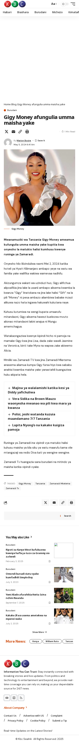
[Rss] (21, 698)
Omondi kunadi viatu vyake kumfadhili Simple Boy (22, 575)
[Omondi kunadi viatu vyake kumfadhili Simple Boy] (63, 574)
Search (67, 515)
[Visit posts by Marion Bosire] (8, 142)
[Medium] (14, 698)
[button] (46, 4)
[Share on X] (6, 132)
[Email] (13, 132)
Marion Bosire (24, 140)
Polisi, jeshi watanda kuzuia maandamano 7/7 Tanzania (31, 416)
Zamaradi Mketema (60, 483)
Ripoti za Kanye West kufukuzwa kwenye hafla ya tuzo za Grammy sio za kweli (28, 553)
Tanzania (40, 483)
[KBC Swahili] (15, 4)
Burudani (12, 110)
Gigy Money (25, 483)
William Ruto (52, 641)
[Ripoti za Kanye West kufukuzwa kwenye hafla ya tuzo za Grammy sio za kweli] (63, 550)
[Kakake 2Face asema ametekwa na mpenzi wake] (63, 616)
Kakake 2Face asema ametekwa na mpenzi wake (26, 617)
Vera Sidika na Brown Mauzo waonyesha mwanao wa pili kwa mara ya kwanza (39, 403)
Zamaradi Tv (12, 488)
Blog (13, 104)
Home (7, 104)
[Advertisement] (39, 61)
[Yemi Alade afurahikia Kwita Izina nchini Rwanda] (63, 595)
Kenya (35, 641)
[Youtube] (7, 698)
